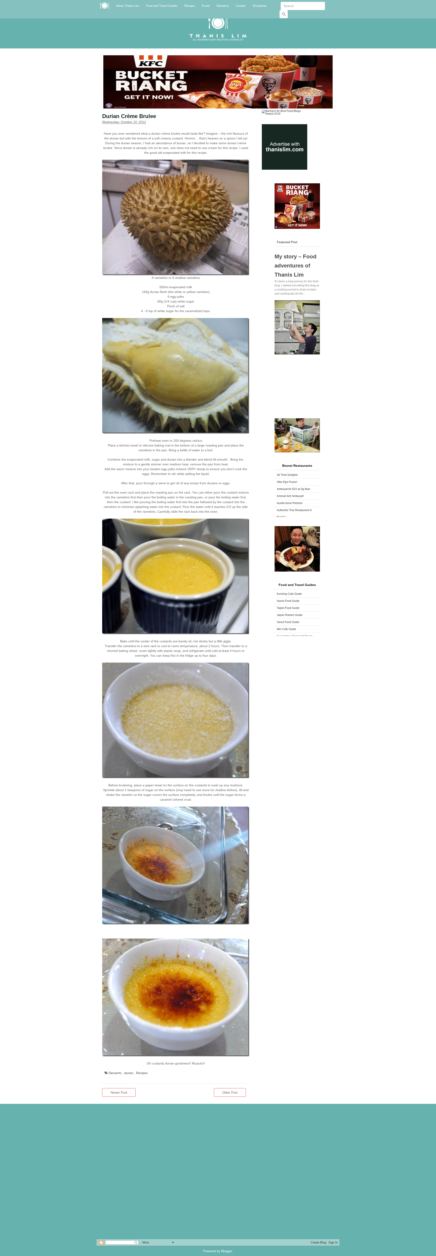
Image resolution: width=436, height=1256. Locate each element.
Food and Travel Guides (162, 6)
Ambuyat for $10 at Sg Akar (293, 489)
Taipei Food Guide (288, 608)
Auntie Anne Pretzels (289, 503)
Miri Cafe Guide (286, 629)
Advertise (222, 6)
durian (129, 1073)
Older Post (230, 1092)
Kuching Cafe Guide (289, 593)
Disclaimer (260, 6)
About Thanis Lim (127, 6)
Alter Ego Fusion (287, 482)
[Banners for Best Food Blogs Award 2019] (284, 112)
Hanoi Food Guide (288, 601)
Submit (285, 16)
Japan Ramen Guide (289, 615)
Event (206, 6)
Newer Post (119, 1092)
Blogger (226, 1251)
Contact (241, 6)
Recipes (189, 6)
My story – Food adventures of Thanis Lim (296, 265)
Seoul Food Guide (288, 622)
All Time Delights (287, 475)
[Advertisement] (297, 386)
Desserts (115, 1073)
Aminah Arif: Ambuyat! (290, 496)
